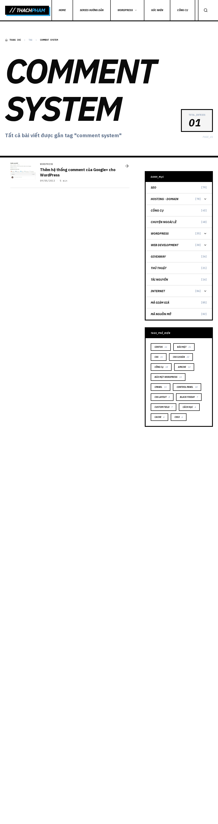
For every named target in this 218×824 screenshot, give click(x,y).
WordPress (125, 10)
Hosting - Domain (164, 199)
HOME (62, 10)
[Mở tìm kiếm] (205, 10)
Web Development (164, 245)
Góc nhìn (157, 10)
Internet (158, 291)
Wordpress (160, 233)
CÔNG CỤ (182, 10)
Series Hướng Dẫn (91, 10)
